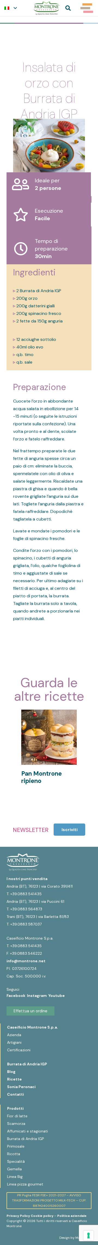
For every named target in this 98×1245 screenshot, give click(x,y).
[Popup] (87, 8)
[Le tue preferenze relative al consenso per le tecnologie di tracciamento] (88, 1235)
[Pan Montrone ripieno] (49, 713)
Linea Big (15, 1176)
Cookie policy (42, 1216)
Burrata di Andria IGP (27, 1064)
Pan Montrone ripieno (41, 777)
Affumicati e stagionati (27, 1131)
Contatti (15, 1094)
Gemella (14, 1169)
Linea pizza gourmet (25, 1184)
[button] (10, 8)
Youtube (56, 995)
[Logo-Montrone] (46, 8)
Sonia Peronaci (21, 1086)
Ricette (14, 1079)
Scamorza (16, 1123)
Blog (11, 1071)
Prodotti (15, 1108)
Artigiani (14, 1042)
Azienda (14, 1034)
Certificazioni (18, 1050)
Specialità (16, 1161)
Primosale (15, 1146)
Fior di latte (17, 1116)
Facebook (17, 995)
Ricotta (13, 1153)
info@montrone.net (26, 961)
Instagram (37, 995)
